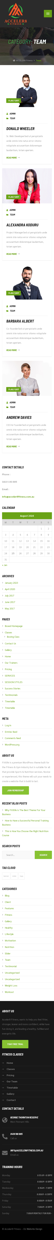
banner (6, 876)
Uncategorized (12, 979)
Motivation (10, 940)
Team (12, 118)
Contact (11, 1099)
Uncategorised (12, 972)
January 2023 (11, 582)
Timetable (10, 701)
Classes (8, 632)
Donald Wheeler (20, 128)
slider (14, 876)
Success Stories (12, 688)
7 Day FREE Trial (15, 1044)
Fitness (8, 914)
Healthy (9, 927)
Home (8, 656)
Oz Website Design (32, 1228)
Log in (8, 725)
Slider (8, 953)
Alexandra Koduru (22, 224)
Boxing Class (13, 636)
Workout (9, 991)
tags (21, 876)
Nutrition (9, 946)
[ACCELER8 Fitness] (14, 14)
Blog (7, 895)
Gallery (8, 649)
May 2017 (10, 608)
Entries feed (11, 731)
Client (8, 901)
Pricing (8, 669)
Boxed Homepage (14, 625)
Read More (11, 157)
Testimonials (11, 694)
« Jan (4, 564)
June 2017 (10, 601)
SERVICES (10, 675)
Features (9, 908)
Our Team (12, 1081)
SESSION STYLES (13, 682)
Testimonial (11, 966)
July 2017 (9, 595)
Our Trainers (11, 662)
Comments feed (13, 738)
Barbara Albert (20, 321)
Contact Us (10, 643)
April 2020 (10, 589)
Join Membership (15, 790)
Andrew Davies (18, 417)
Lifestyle (9, 934)
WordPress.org (12, 744)
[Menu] (48, 13)
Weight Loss (11, 985)
